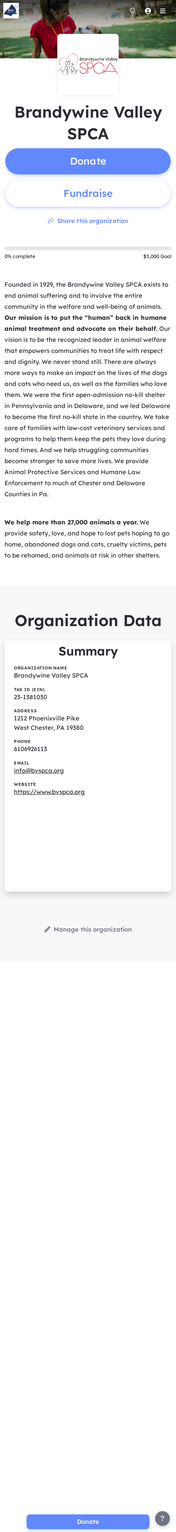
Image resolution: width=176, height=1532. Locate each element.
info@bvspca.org (39, 770)
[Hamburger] (162, 10)
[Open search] (133, 10)
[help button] (162, 1518)
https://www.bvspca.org (49, 792)
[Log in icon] (147, 10)
